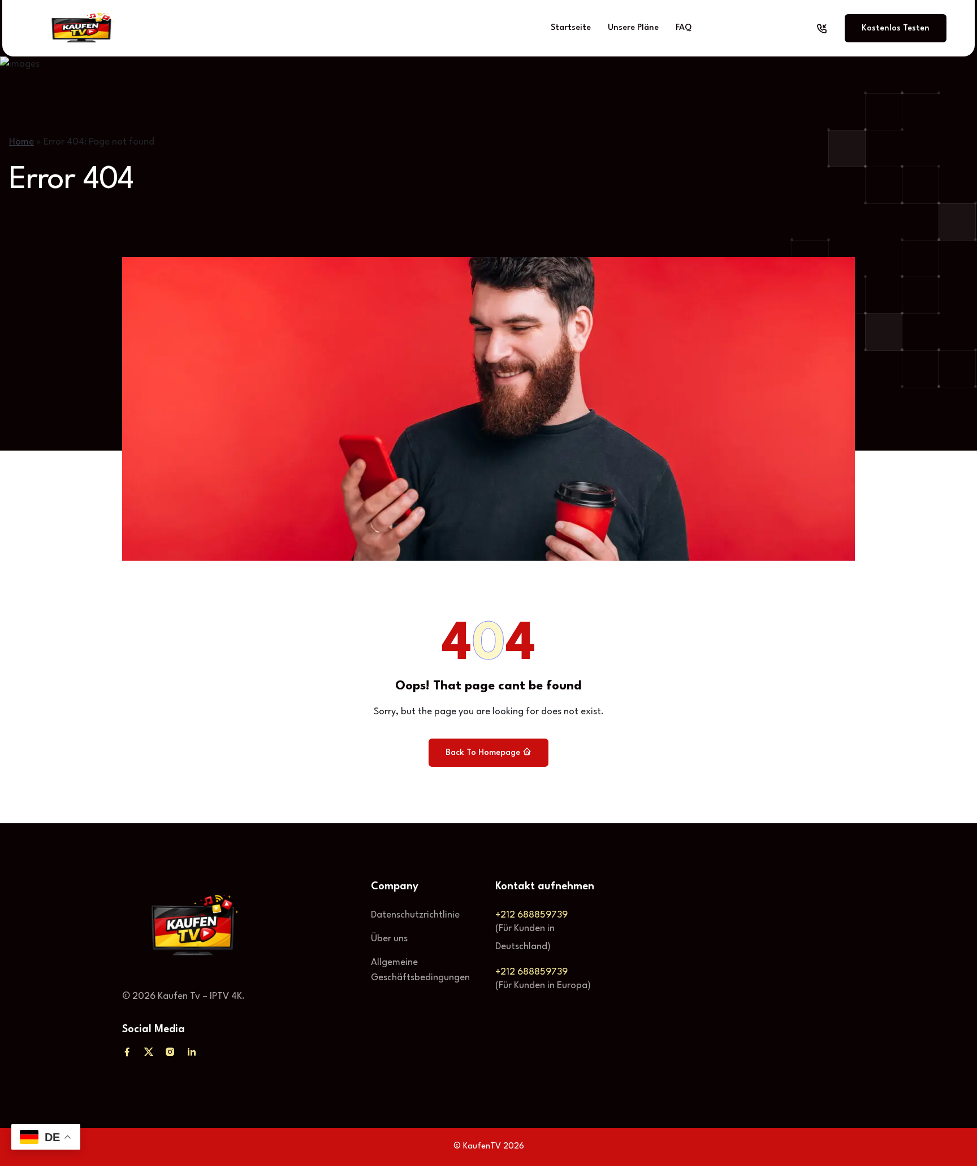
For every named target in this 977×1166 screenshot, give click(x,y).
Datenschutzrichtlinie (415, 915)
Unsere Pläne (633, 28)
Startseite (571, 28)
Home (21, 142)
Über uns (389, 939)
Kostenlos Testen (896, 28)
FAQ (683, 28)
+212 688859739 (531, 915)
